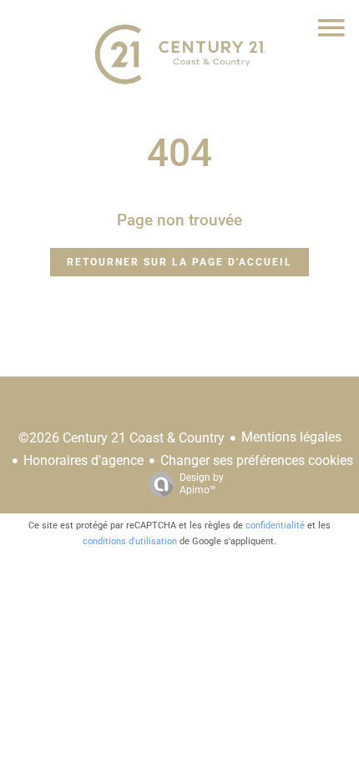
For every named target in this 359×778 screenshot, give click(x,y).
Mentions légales (291, 437)
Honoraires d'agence (83, 460)
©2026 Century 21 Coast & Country (121, 438)
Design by (202, 484)
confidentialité (275, 525)
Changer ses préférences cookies (256, 460)
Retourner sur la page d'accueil (179, 262)
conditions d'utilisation (130, 541)
